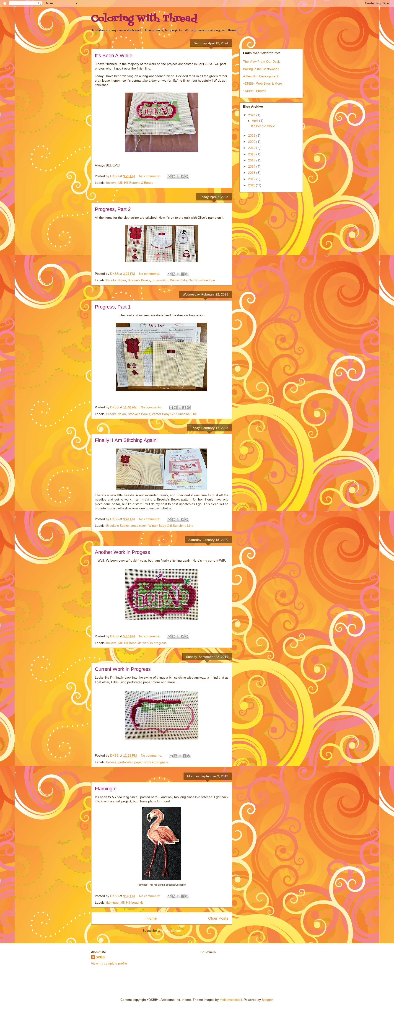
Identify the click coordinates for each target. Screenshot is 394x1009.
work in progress (154, 643)
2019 (252, 148)
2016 (252, 154)
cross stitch (138, 525)
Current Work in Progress (123, 669)
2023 (252, 135)
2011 (252, 185)
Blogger (267, 999)
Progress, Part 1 (113, 307)
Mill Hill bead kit (129, 643)
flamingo (112, 902)
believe (111, 182)
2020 (252, 141)
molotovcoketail (231, 999)
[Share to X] (178, 176)
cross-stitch (160, 280)
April (255, 120)
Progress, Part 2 (113, 209)
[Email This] (169, 176)
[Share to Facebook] (182, 176)
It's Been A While (113, 55)
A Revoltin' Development (260, 76)
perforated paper (130, 762)
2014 (252, 166)
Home (152, 918)
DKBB (100, 957)
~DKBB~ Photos (254, 91)
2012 (252, 179)
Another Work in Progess (122, 552)
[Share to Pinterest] (186, 176)
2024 (252, 115)
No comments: (150, 176)
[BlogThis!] (173, 176)
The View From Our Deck (261, 61)
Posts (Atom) (171, 930)
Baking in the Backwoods (261, 69)
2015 (252, 160)
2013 (252, 172)
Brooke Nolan (116, 280)
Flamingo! (106, 788)
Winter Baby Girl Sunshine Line (192, 280)
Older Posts (218, 918)
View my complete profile (109, 963)
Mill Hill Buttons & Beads (135, 182)
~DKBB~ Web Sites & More (262, 83)
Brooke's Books (139, 280)
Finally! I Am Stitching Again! (126, 440)
